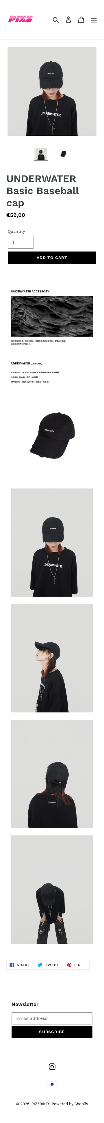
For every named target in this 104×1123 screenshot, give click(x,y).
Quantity (16, 231)
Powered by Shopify (70, 1104)
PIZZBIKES (40, 1104)
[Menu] (94, 19)
